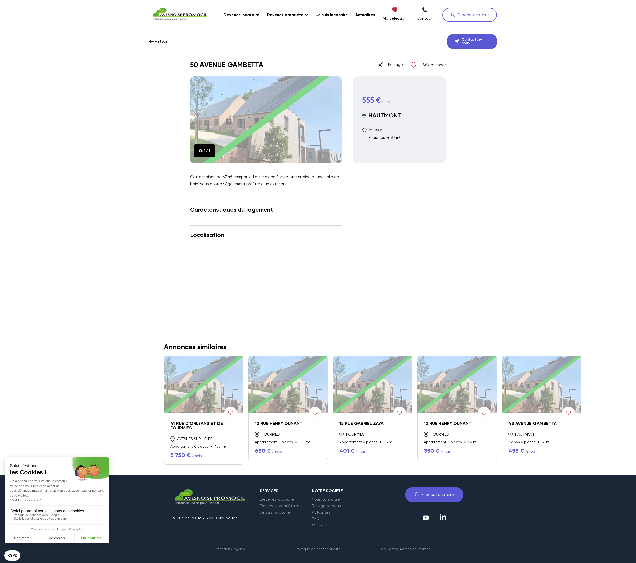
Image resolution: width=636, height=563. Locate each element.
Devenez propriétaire (279, 506)
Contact (320, 525)
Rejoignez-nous (326, 506)
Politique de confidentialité (318, 549)
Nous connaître (326, 499)
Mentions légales (231, 549)
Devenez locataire (277, 499)
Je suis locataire (275, 512)
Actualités (321, 512)
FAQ (316, 519)
